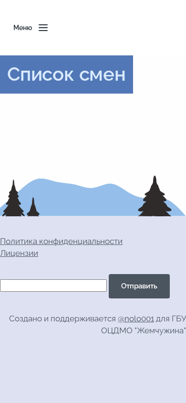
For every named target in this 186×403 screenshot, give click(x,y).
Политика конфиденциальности (61, 241)
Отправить (139, 286)
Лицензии (19, 253)
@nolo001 (136, 318)
